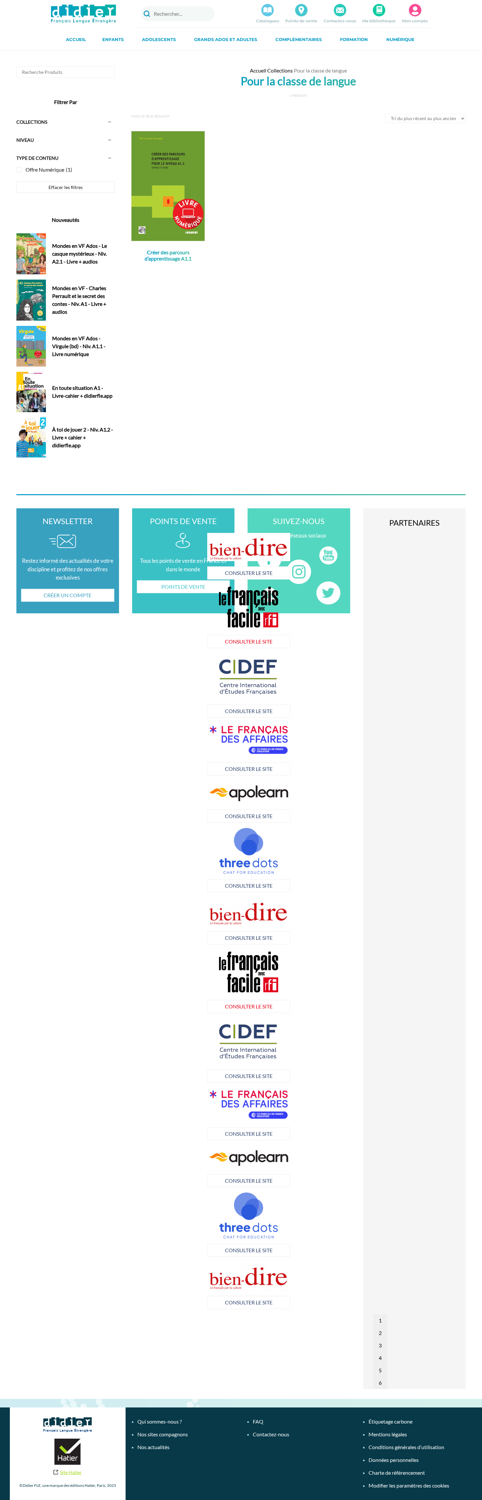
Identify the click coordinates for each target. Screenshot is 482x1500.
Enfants (113, 39)
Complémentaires (298, 39)
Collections (280, 70)
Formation (354, 39)
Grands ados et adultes (225, 39)
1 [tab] (380, 1320)
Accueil (76, 39)
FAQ (258, 1421)
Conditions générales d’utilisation (406, 1447)
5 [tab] (380, 1370)
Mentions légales (388, 1434)
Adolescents (159, 39)
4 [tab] (380, 1358)
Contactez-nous (340, 20)
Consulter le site (166, 573)
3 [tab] (380, 1345)
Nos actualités (153, 1447)
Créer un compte (67, 595)
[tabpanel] (166, 685)
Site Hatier (71, 1472)
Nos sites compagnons (162, 1434)
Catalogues (267, 20)
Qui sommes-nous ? (159, 1421)
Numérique (400, 39)
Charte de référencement (397, 1472)
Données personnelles (394, 1460)
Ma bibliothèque (379, 20)
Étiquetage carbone (390, 1421)
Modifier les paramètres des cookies (409, 1485)
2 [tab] (380, 1333)
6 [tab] (380, 1383)
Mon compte (415, 20)
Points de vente (301, 20)
